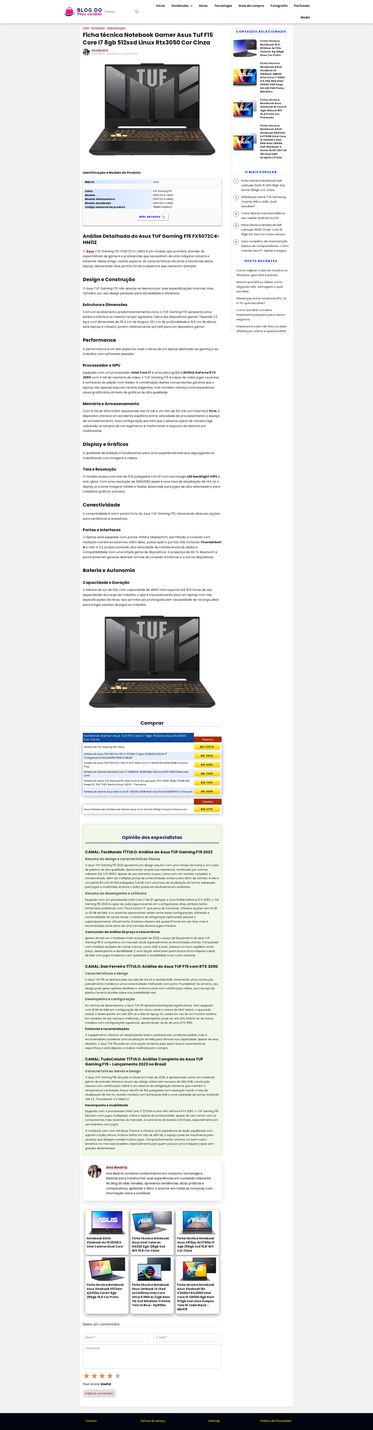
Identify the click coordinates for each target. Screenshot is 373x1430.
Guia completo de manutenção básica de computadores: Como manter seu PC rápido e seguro (265, 246)
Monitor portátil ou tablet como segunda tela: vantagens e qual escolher (259, 286)
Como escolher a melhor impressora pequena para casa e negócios (260, 314)
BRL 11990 (207, 755)
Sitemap (214, 1421)
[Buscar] (137, 11)
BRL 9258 (207, 764)
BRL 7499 (207, 773)
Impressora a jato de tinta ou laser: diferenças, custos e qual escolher (261, 328)
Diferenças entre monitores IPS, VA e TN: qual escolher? (261, 300)
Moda (305, 17)
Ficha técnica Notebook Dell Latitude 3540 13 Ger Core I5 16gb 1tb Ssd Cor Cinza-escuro (263, 229)
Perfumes (302, 6)
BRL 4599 (207, 791)
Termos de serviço (152, 1421)
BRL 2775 (207, 809)
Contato (91, 1421)
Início (160, 6)
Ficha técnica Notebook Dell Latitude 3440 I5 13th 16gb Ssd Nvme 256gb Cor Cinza (263, 185)
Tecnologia (223, 6)
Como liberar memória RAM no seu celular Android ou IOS (263, 215)
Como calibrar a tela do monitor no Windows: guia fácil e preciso (262, 272)
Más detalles (149, 217)
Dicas (203, 6)
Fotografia (279, 6)
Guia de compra (251, 6)
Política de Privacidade (276, 1421)
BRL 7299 (207, 782)
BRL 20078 (207, 746)
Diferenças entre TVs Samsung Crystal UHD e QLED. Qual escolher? (263, 201)
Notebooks (180, 6)
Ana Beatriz (100, 50)
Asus (90, 251)
